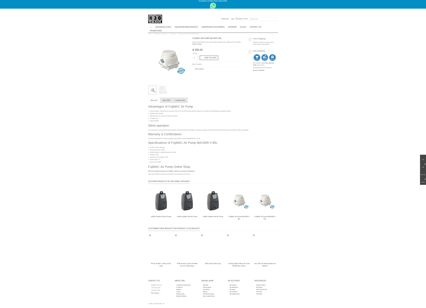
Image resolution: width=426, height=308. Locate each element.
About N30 (166, 100)
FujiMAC (199, 64)
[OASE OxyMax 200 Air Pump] (187, 200)
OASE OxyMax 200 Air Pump (187, 216)
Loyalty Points (180, 100)
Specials (205, 285)
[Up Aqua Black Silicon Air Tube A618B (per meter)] (239, 247)
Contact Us (255, 27)
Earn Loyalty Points (209, 296)
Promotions (156, 31)
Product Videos (260, 285)
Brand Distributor (181, 296)
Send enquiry (155, 293)
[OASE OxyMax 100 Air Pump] (161, 200)
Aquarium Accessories (213, 27)
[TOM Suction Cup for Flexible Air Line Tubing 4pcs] (187, 247)
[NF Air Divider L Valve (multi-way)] (161, 247)
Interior (232, 27)
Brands (205, 291)
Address (178, 289)
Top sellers (206, 289)
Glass (243, 27)
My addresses (233, 287)
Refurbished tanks (208, 294)
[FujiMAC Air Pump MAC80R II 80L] (168, 60)
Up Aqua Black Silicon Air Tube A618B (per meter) (239, 265)
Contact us (179, 287)
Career (178, 291)
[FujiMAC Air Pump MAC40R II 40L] (239, 200)
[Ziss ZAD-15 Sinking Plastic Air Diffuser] (265, 247)
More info (154, 100)
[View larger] (186, 81)
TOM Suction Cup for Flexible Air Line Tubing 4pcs (187, 265)
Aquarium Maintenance (186, 27)
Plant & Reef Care (261, 289)
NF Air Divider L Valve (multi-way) (161, 265)
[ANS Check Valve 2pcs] (213, 247)
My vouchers (233, 291)
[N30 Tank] (155, 19)
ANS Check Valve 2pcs (213, 263)
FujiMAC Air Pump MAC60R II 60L (264, 218)
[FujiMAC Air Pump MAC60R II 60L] (265, 200)
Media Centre (180, 294)
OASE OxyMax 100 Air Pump (161, 216)
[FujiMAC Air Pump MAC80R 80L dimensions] (163, 90)
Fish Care (259, 291)
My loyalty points (234, 294)
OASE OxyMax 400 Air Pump (213, 216)
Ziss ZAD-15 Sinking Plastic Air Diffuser (265, 265)
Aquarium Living (163, 27)
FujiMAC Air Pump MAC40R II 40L (239, 218)
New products (207, 287)
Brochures (259, 287)
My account (233, 285)
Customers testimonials (183, 285)
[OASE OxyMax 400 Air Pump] (213, 200)
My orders (232, 289)
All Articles (259, 294)
